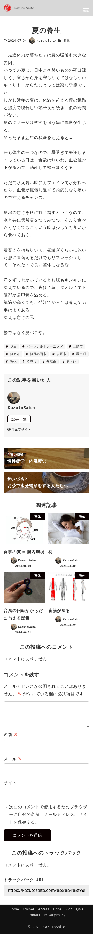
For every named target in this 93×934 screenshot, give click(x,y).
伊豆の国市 (38, 354)
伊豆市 (60, 354)
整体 (67, 40)
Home (14, 909)
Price (57, 909)
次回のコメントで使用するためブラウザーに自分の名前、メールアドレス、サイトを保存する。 (48, 814)
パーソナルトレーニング (44, 346)
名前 (10, 734)
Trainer (29, 909)
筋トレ (70, 361)
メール (12, 759)
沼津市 (31, 361)
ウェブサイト (21, 429)
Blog (69, 909)
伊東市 (14, 354)
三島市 (77, 346)
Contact (34, 915)
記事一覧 (19, 418)
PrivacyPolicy (54, 915)
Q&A (79, 909)
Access (44, 909)
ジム (13, 346)
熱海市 (50, 361)
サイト (10, 783)
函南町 (80, 354)
